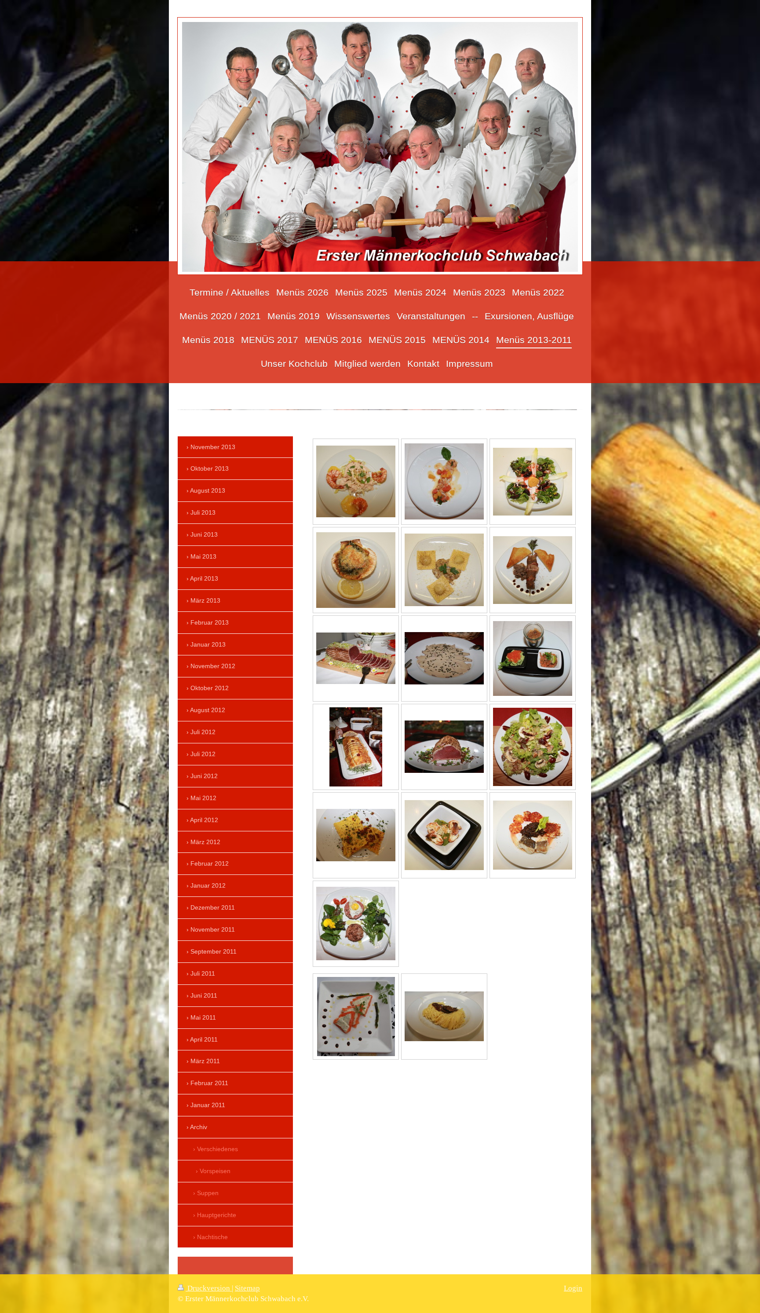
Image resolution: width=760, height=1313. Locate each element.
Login (573, 1288)
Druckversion (209, 1288)
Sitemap (247, 1288)
